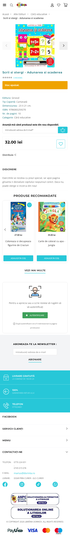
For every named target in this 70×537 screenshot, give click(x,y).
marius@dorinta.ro (24, 473)
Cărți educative (39, 14)
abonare (35, 359)
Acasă (5, 14)
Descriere (9, 169)
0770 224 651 (20, 462)
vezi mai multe (35, 270)
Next (64, 229)
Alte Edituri (20, 14)
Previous (5, 229)
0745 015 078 (20, 468)
